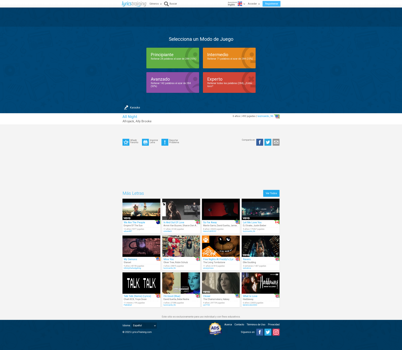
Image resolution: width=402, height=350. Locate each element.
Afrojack (128, 121)
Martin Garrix (209, 225)
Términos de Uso (256, 324)
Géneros (154, 3)
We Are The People (134, 222)
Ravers (247, 259)
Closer (206, 296)
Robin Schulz (181, 262)
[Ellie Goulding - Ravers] (261, 246)
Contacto (239, 324)
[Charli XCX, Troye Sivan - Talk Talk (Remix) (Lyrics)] (141, 283)
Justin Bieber (259, 225)
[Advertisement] (201, 17)
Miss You (168, 259)
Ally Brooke (144, 121)
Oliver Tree (168, 262)
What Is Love (250, 296)
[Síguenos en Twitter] (267, 332)
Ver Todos (271, 193)
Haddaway (248, 299)
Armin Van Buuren (172, 225)
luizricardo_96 (265, 116)
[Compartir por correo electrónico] (276, 142)
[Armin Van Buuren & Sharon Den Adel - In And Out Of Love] (181, 209)
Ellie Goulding (249, 262)
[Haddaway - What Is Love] (261, 283)
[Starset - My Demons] (141, 246)
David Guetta (223, 225)
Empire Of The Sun (133, 225)
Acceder (252, 3)
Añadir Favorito (134, 141)
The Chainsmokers (212, 299)
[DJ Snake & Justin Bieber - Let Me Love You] (261, 209)
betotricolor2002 (250, 305)
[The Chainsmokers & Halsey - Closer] (221, 283)
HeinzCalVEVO (209, 231)
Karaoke (135, 107)
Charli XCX (129, 299)
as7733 (206, 305)
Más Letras (133, 193)
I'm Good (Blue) (171, 296)
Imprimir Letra (154, 141)
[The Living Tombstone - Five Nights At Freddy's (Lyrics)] (221, 246)
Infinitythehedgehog (132, 268)
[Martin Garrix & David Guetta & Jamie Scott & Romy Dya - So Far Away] (221, 209)
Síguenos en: (248, 332)
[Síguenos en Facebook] (259, 332)
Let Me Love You (252, 222)
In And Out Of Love (173, 222)
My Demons (130, 259)
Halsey (226, 299)
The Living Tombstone (214, 262)
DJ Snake (247, 225)
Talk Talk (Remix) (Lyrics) (137, 296)
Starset (127, 262)
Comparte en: (248, 140)
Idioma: (126, 325)
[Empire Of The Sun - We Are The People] (141, 209)
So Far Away (210, 222)
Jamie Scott (237, 225)
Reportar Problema (174, 141)
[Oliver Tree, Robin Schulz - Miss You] (181, 246)
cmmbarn (167, 231)
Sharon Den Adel (191, 225)
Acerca (228, 324)
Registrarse (271, 3)
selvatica (247, 268)
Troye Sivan (141, 299)
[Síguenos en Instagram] (276, 332)
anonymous (208, 268)
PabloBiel (128, 305)
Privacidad (274, 324)
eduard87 (128, 231)
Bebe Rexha (183, 299)
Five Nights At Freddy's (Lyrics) (220, 259)
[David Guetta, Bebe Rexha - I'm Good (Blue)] (181, 283)
